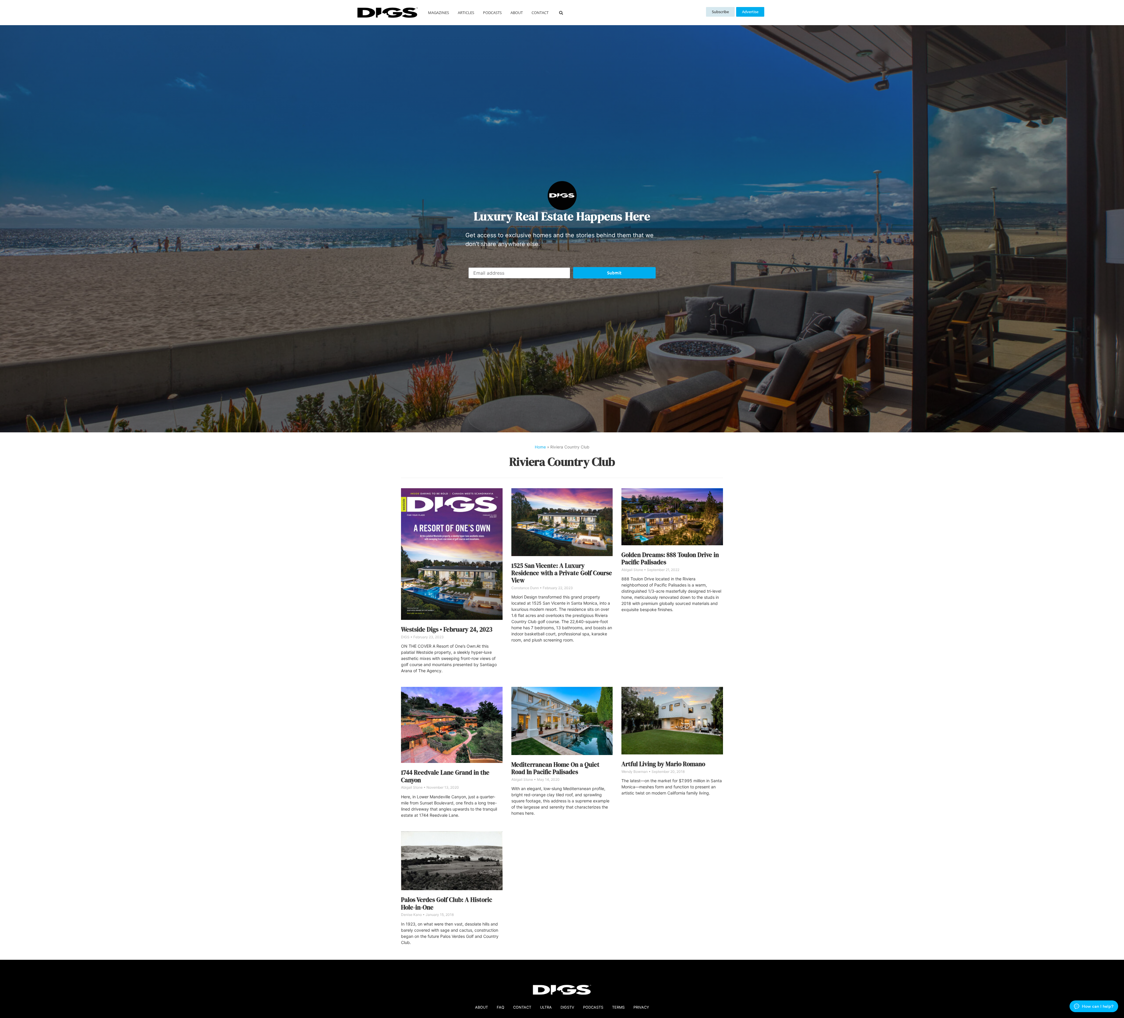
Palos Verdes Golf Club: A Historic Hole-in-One (446, 903)
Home (540, 447)
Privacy (641, 1007)
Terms (618, 1007)
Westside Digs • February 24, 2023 (446, 629)
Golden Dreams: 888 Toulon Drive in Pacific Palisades (670, 558)
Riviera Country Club (562, 462)
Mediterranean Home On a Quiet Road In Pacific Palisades (555, 768)
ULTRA (546, 1007)
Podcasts (492, 12)
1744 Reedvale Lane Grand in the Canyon (445, 776)
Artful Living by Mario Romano (663, 764)
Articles (466, 12)
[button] (561, 12)
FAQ (500, 1007)
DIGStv (567, 1007)
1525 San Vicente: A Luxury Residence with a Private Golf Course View (561, 573)
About (516, 12)
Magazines (438, 12)
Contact (540, 12)
